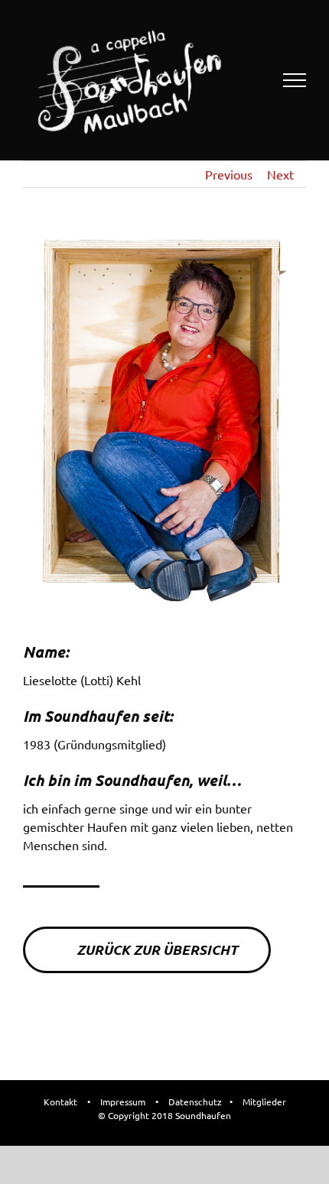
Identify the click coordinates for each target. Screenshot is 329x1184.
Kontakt (60, 1101)
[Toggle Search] (242, 79)
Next (280, 174)
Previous (228, 174)
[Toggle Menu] (295, 80)
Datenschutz (195, 1101)
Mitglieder (264, 1101)
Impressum (122, 1101)
